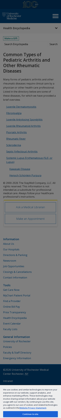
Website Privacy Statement (33, 407)
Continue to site (30, 414)
